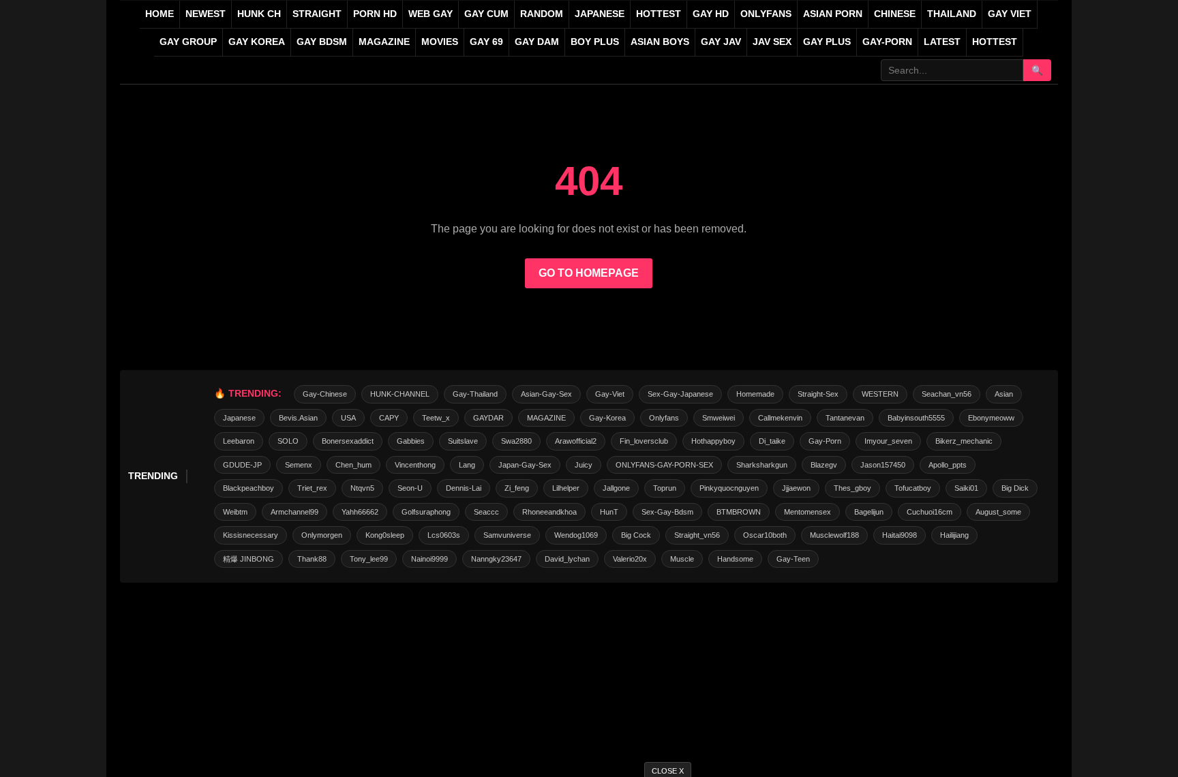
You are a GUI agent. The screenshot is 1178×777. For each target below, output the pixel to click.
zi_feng (516, 488)
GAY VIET (1009, 14)
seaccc (486, 512)
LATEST (942, 42)
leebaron (238, 441)
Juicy (583, 465)
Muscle (682, 559)
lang (467, 465)
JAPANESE (599, 14)
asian (1004, 394)
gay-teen (793, 559)
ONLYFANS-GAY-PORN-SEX (664, 465)
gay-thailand (475, 394)
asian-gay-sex (546, 394)
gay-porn (887, 42)
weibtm (235, 512)
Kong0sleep (384, 535)
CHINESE (895, 14)
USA (348, 418)
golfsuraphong (426, 512)
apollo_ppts (947, 465)
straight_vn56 (697, 535)
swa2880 (516, 441)
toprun (664, 488)
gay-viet (609, 394)
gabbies (411, 441)
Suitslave (463, 441)
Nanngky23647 (496, 559)
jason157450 (882, 465)
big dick (1015, 488)
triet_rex (312, 488)
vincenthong (415, 465)
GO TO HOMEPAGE (589, 273)
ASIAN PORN (832, 14)
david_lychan (567, 559)
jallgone (616, 488)
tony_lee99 (369, 559)
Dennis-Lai (463, 488)
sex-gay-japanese (680, 394)
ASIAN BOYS (660, 42)
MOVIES (439, 42)
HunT (609, 512)
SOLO (288, 441)
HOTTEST (658, 14)
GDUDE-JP (242, 465)
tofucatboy (912, 488)
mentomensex (807, 512)
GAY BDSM (322, 42)
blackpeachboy (248, 488)
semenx (298, 465)
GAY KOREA (256, 42)
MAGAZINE (384, 42)
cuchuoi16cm (929, 512)
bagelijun (868, 512)
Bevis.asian (298, 418)
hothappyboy (713, 441)
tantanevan (845, 418)
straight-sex (818, 394)
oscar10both (765, 535)
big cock (636, 535)
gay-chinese (325, 394)
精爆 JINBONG (248, 559)
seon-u (410, 488)
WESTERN (880, 394)
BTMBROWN (738, 512)
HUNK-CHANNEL (399, 394)
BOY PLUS (595, 42)
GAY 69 (486, 42)
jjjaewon (796, 488)
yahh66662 (360, 512)
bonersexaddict (348, 441)
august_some (998, 512)
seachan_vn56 (946, 394)
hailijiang (954, 535)
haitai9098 (899, 535)
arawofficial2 (575, 441)
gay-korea (607, 418)
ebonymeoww (991, 418)
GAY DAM (537, 42)
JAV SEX (772, 42)
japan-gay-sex (525, 465)
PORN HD (375, 14)
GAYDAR (488, 418)
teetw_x (436, 418)
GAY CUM (486, 14)
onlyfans (664, 418)
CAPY (389, 418)
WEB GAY (430, 14)
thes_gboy (852, 488)
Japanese (239, 418)
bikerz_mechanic (964, 441)
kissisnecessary (250, 535)
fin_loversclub (644, 441)
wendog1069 (576, 535)
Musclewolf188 (834, 535)
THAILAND (951, 14)
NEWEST (205, 14)
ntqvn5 (362, 488)
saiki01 (966, 488)
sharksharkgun (761, 465)
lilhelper (565, 488)
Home (159, 14)
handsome (735, 559)
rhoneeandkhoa (549, 512)
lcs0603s (443, 535)
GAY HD (711, 14)
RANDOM (541, 14)
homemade (755, 394)
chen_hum (353, 465)
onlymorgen (321, 535)
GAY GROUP (188, 42)
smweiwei (718, 418)
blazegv (824, 465)
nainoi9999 (429, 559)
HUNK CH (259, 14)
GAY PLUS (827, 42)
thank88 (312, 559)
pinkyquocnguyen (729, 488)
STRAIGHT (317, 14)
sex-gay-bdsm (667, 512)
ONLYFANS (765, 14)
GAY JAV (721, 42)
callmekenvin (780, 418)
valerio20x (630, 559)
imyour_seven (888, 441)
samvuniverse (507, 535)
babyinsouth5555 (916, 418)
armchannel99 (294, 512)
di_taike (772, 441)
